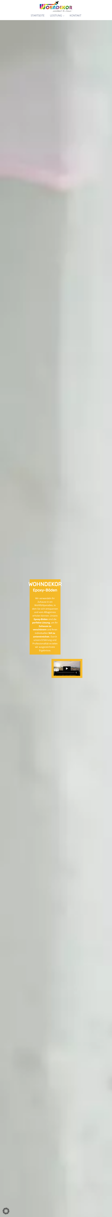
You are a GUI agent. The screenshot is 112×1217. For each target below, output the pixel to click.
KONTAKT (75, 15)
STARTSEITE (38, 15)
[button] (6, 1211)
